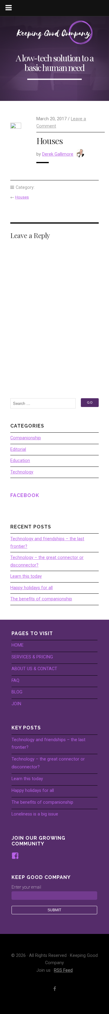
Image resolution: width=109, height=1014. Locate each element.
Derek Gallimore (57, 154)
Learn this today (26, 576)
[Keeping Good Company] (54, 32)
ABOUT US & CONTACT (34, 668)
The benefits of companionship (41, 599)
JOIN (16, 703)
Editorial (18, 449)
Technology (21, 472)
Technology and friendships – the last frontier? (47, 542)
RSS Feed (63, 970)
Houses (22, 197)
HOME (18, 645)
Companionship (25, 438)
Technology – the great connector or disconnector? (47, 561)
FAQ (15, 680)
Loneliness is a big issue (35, 814)
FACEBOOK (24, 495)
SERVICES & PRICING (32, 657)
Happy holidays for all (31, 587)
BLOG (17, 692)
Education (20, 460)
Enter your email (26, 887)
